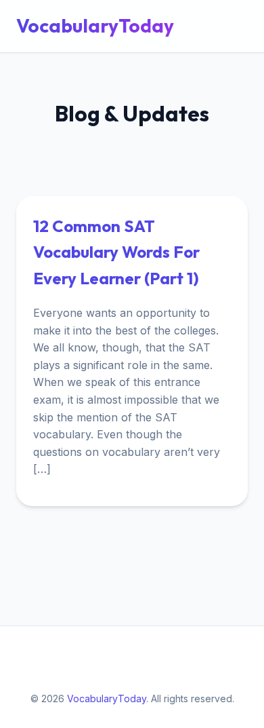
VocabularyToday (95, 25)
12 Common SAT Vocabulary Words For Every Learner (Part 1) (116, 252)
